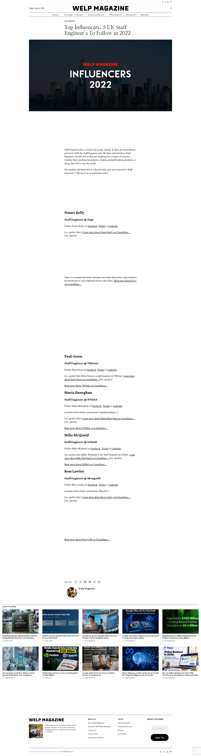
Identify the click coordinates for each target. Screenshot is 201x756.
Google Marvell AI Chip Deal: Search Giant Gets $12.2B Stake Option (140, 637)
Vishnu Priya (8, 641)
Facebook (92, 226)
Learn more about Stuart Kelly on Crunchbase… (107, 232)
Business (121, 730)
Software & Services (125, 726)
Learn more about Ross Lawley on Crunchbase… (107, 497)
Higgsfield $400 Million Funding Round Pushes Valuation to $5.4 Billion (179, 637)
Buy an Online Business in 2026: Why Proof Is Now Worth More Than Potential (180, 674)
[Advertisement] (100, 131)
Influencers (69, 21)
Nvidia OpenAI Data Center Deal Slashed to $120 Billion (60, 674)
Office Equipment (124, 723)
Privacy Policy (93, 734)
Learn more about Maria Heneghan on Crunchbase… (109, 418)
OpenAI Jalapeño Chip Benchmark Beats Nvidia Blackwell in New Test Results (19, 637)
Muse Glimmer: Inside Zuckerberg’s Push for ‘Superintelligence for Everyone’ (140, 674)
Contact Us (92, 730)
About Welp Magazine (96, 723)
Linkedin (113, 226)
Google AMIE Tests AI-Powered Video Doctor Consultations (98, 674)
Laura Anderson (89, 641)
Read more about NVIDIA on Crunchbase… (86, 428)
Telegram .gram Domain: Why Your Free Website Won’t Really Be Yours (100, 637)
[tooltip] (162, 2)
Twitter (101, 226)
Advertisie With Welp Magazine (99, 726)
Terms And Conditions (96, 738)
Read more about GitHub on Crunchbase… (85, 464)
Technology (122, 734)
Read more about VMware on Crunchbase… (86, 385)
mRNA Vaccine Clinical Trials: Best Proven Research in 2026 (60, 637)
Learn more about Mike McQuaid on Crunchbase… (99, 456)
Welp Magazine (87, 588)
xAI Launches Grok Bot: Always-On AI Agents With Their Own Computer (18, 674)
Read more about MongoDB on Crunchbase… (87, 539)
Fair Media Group (67, 752)
